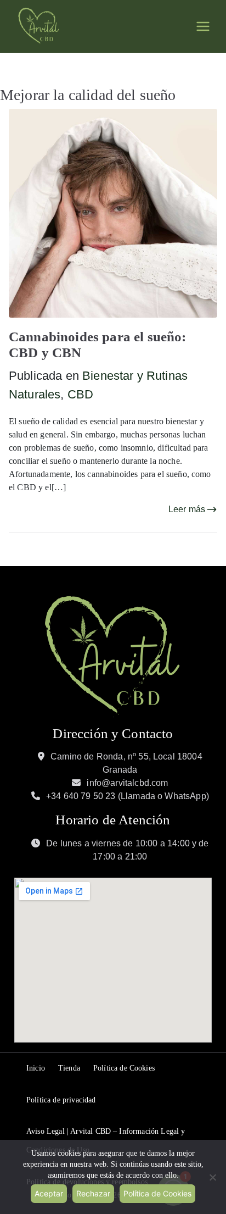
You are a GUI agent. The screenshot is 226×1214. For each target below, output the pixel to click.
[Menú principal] (203, 26)
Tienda (69, 1068)
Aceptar (49, 1193)
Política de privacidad (61, 1100)
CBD (80, 394)
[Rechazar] (212, 1177)
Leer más (186, 509)
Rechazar (93, 1193)
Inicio (35, 1068)
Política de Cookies (124, 1068)
